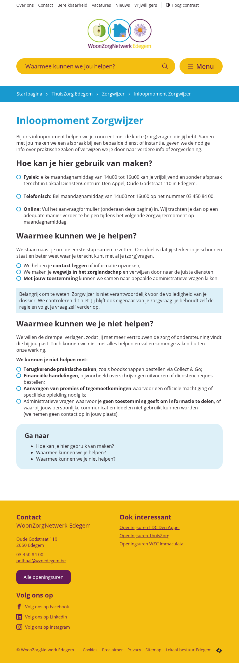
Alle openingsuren (44, 577)
